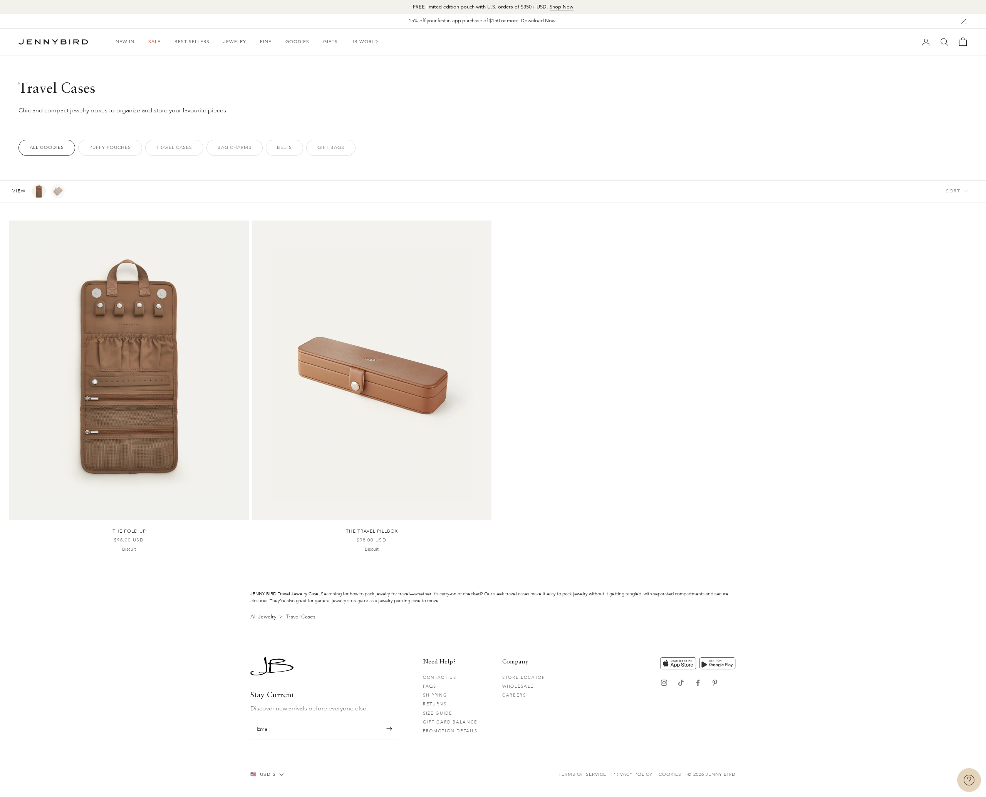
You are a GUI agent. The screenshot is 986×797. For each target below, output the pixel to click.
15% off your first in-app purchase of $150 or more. (482, 20)
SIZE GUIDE (438, 713)
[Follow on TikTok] (681, 683)
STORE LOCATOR (523, 677)
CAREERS (514, 695)
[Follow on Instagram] (664, 683)
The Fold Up (129, 531)
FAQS (429, 686)
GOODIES (297, 41)
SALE (154, 41)
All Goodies (47, 147)
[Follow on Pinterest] (715, 683)
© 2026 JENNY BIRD (712, 774)
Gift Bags (330, 147)
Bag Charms (235, 147)
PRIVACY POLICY (632, 774)
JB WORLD (365, 41)
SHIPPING (435, 695)
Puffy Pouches (110, 147)
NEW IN (125, 41)
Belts (284, 147)
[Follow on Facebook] (698, 683)
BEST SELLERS (192, 41)
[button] (389, 729)
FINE (266, 41)
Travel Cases (174, 147)
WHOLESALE (518, 686)
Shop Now (561, 6)
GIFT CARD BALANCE (450, 722)
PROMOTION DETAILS (450, 731)
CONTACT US (439, 677)
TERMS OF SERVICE (582, 774)
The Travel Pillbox (372, 531)
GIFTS (330, 41)
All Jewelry (263, 616)
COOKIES (670, 774)
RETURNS (435, 704)
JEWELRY (234, 41)
